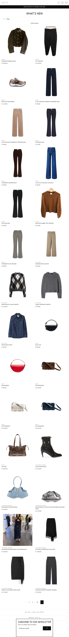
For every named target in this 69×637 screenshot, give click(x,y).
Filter (8, 19)
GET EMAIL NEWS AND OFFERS (34, 612)
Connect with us (34, 617)
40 (37, 602)
